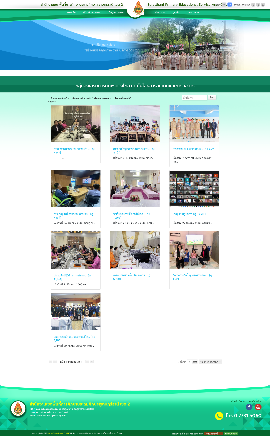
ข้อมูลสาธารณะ (116, 12)
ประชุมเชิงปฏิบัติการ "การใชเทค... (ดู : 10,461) (73, 277)
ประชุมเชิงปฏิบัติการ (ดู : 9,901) (189, 214)
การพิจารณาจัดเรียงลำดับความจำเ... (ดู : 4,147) (74, 150)
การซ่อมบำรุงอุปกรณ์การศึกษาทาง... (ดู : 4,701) (134, 150)
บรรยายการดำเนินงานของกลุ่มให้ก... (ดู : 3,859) (74, 338)
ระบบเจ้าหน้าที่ (212, 434)
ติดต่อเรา (160, 12)
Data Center (193, 12)
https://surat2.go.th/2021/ (59, 433)
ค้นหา (212, 97)
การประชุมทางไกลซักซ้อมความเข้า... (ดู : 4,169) (74, 215)
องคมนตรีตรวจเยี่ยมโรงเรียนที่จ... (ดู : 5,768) (132, 276)
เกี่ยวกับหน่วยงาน (92, 12)
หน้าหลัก (71, 12)
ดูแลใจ (175, 12)
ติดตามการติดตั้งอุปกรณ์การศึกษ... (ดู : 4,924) (193, 276)
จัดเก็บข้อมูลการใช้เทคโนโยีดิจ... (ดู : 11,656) (131, 215)
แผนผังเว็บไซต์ (255, 401)
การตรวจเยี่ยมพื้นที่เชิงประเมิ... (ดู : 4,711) (194, 148)
